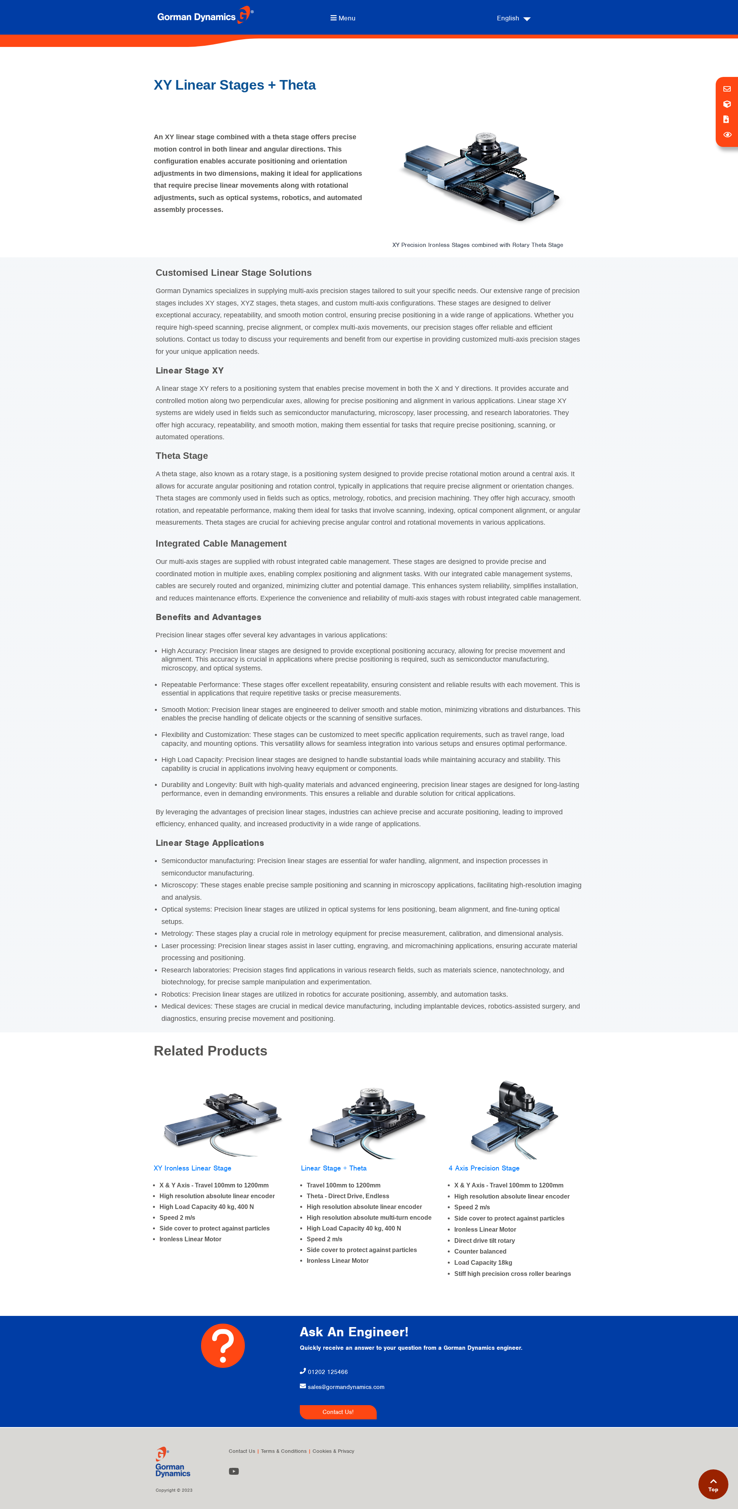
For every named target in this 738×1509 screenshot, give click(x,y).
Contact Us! (338, 1412)
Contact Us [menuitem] (242, 1451)
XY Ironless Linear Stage (192, 1168)
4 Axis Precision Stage (484, 1168)
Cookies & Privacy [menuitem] (333, 1451)
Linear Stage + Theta (334, 1168)
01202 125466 (327, 1372)
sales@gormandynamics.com (346, 1387)
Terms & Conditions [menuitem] (284, 1451)
